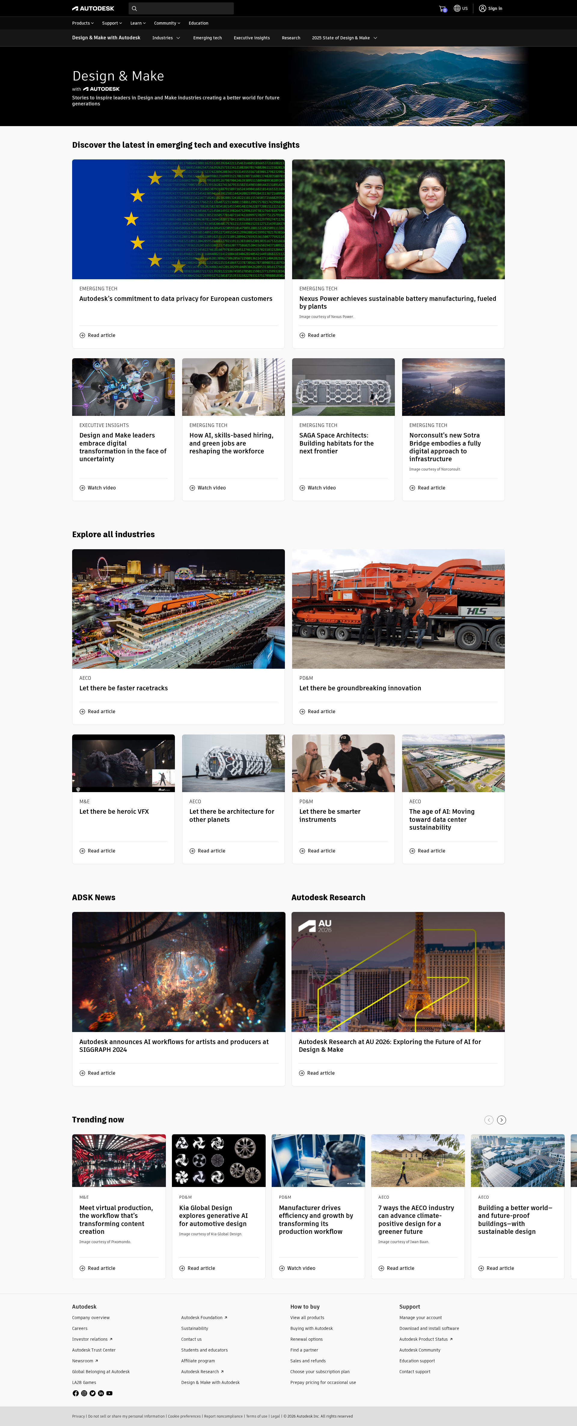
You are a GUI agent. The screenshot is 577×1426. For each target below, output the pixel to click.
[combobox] (181, 8)
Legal (275, 1416)
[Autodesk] (93, 8)
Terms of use (256, 1416)
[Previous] (488, 1120)
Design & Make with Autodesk (106, 37)
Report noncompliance (223, 1416)
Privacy (78, 1416)
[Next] (501, 1120)
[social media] (92, 1393)
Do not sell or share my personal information (126, 1416)
